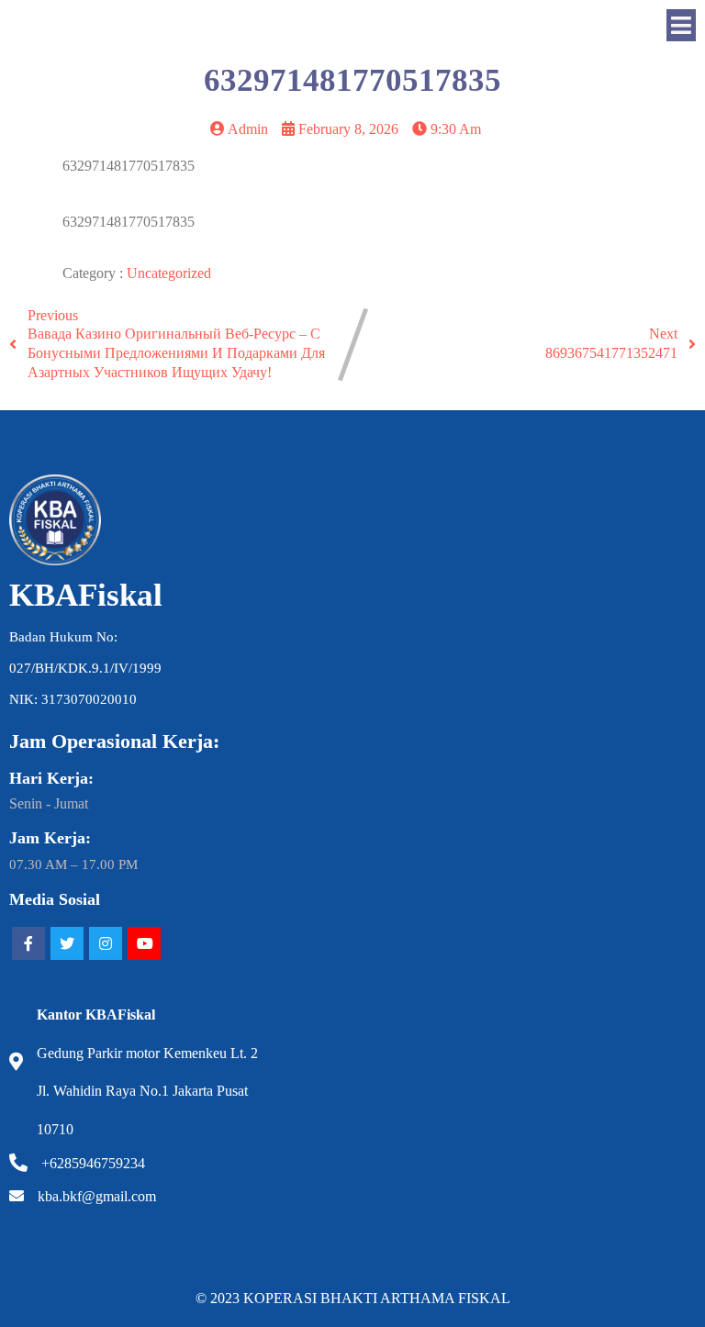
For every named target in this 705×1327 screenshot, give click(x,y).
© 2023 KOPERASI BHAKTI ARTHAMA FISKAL (353, 1298)
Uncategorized (169, 273)
